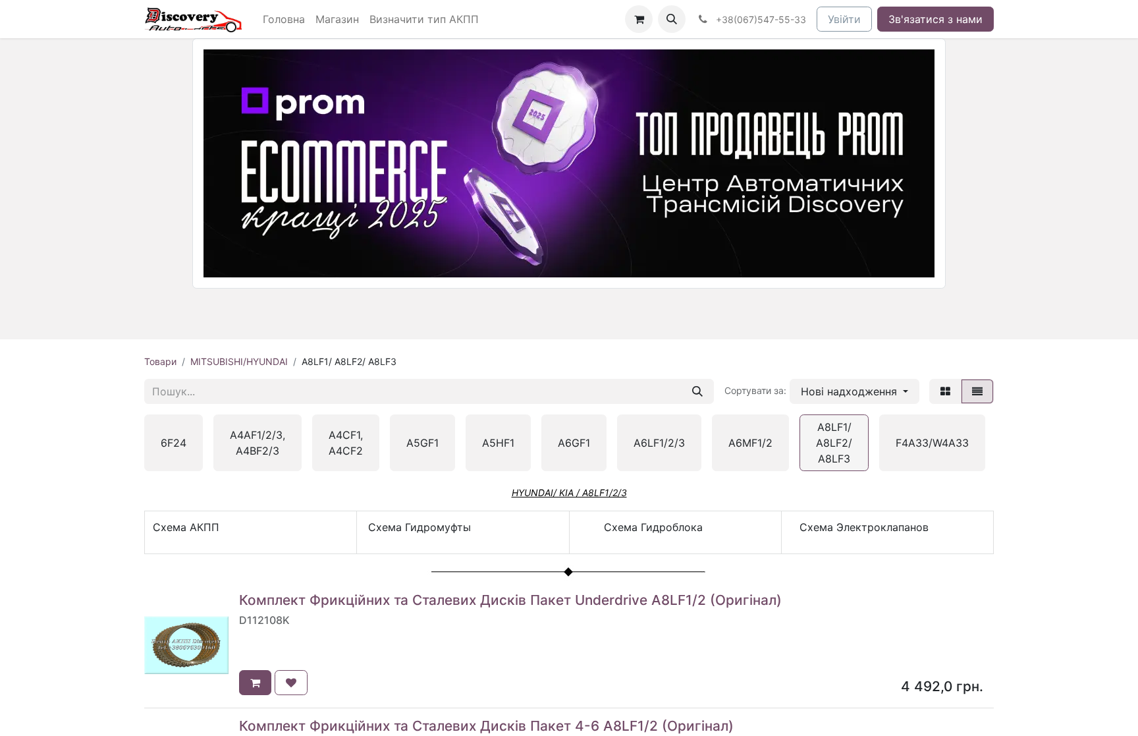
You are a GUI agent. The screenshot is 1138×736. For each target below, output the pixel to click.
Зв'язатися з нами (935, 19)
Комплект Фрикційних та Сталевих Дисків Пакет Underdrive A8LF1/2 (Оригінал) (510, 600)
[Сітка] (945, 391)
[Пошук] (697, 391)
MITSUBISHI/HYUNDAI (239, 361)
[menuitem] (283, 19)
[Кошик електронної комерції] (639, 19)
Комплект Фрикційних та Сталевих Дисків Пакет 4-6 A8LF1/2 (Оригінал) (486, 726)
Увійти (844, 19)
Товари (160, 361)
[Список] (977, 391)
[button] (672, 19)
